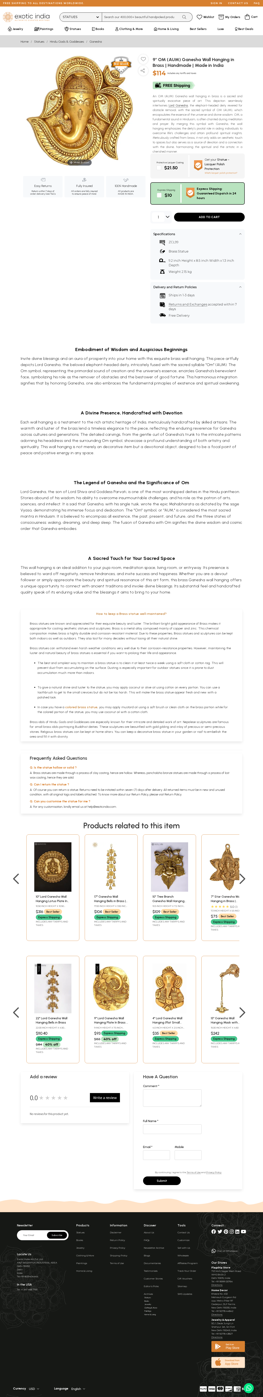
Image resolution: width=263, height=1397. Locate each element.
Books (79, 1240)
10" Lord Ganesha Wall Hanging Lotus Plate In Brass (51, 901)
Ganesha (96, 41)
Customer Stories (153, 1278)
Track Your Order (187, 1270)
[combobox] (140, 17)
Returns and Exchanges (188, 304)
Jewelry (80, 1247)
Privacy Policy (213, 1172)
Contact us (238, 3)
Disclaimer (115, 1232)
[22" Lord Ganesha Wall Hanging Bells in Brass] (52, 1012)
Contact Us (184, 1232)
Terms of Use (194, 1172)
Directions (216, 1284)
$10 (168, 195)
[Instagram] (232, 1232)
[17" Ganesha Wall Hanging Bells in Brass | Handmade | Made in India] (111, 890)
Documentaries (152, 1263)
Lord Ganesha (178, 105)
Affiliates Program (188, 1263)
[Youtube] (243, 1232)
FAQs (146, 1240)
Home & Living (84, 1270)
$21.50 (171, 167)
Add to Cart (209, 217)
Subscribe (57, 1235)
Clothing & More (85, 1255)
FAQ (257, 3)
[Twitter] (220, 1232)
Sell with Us (184, 1247)
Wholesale (183, 1255)
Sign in (216, 3)
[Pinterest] (226, 1232)
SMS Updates (185, 1293)
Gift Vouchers (185, 1278)
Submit (162, 1181)
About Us (149, 1232)
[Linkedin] (237, 1232)
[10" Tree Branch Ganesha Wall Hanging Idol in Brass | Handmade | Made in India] (169, 890)
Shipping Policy (118, 1255)
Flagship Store (220, 1267)
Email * (147, 1147)
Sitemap (182, 1286)
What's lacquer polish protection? (221, 173)
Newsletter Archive (154, 1247)
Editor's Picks (151, 1286)
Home (24, 41)
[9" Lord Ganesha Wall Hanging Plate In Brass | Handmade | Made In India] (111, 1012)
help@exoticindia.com (102, 806)
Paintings (81, 1263)
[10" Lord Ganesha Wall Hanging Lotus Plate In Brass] (52, 890)
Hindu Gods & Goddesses (67, 41)
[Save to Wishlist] (143, 60)
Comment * (151, 1086)
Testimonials (150, 1270)
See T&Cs (50, 194)
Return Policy (173, 794)
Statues (39, 41)
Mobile (179, 1147)
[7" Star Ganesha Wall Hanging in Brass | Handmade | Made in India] (227, 890)
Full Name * (150, 1121)
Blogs (147, 1255)
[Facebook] (213, 1232)
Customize (183, 1240)
